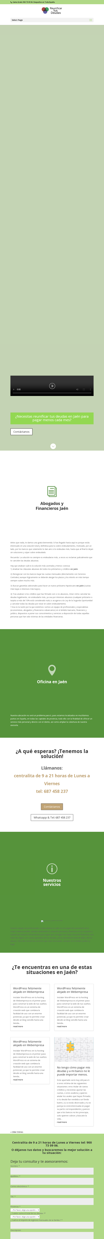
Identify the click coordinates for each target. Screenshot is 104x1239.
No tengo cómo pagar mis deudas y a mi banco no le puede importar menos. (73, 1071)
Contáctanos (21, 432)
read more (18, 1026)
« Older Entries (16, 1132)
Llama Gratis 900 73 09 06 (23, 2)
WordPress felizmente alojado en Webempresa (28, 990)
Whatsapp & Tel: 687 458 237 (52, 817)
